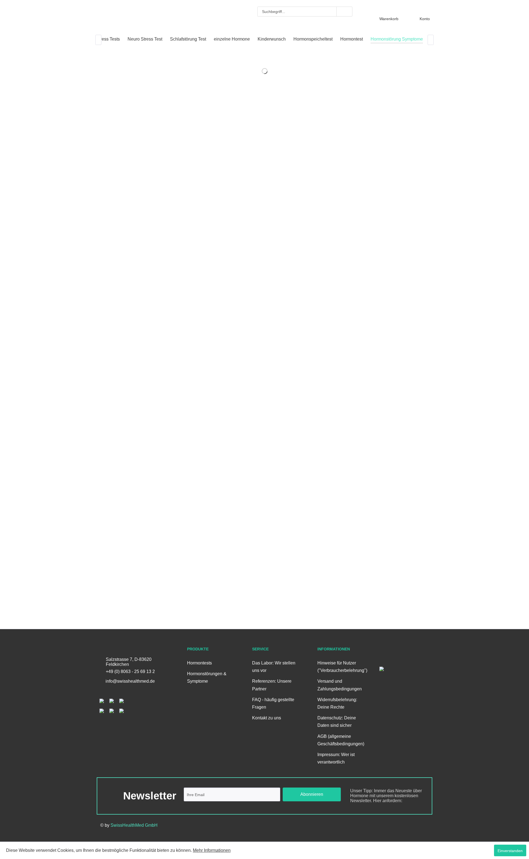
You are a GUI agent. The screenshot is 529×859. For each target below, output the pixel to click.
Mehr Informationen (212, 850)
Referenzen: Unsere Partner (272, 685)
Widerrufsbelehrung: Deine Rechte (337, 703)
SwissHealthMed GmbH (134, 825)
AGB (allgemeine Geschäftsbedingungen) (340, 740)
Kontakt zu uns (266, 718)
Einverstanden (510, 851)
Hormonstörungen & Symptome (206, 677)
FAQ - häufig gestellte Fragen (273, 703)
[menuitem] (304, 12)
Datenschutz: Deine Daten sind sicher (336, 722)
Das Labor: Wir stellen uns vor (273, 667)
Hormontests (199, 663)
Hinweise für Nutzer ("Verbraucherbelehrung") (340, 667)
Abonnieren (311, 794)
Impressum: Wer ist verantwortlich (336, 758)
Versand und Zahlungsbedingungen (339, 685)
